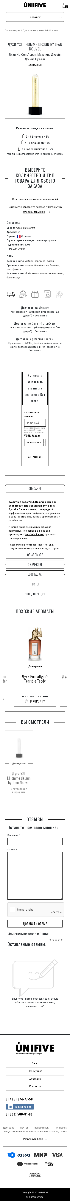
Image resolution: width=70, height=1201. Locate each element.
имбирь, (30, 261)
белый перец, (42, 265)
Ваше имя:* (13, 835)
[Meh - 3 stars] (56, 938)
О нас (35, 1063)
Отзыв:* (12, 849)
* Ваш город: (32, 435)
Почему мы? (35, 1071)
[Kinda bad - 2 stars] (53, 938)
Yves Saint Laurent (48, 30)
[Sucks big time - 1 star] (50, 938)
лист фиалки (14, 269)
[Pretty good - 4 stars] (59, 938)
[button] (64, 5)
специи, (29, 265)
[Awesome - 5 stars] (62, 938)
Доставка (35, 1078)
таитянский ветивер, (52, 273)
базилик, (55, 265)
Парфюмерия (12, 30)
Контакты (35, 1086)
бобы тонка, (32, 273)
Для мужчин (29, 30)
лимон (50, 261)
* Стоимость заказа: (31, 414)
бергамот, (40, 261)
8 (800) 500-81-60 (19, 1114)
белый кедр (13, 277)
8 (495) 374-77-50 (19, 1099)
